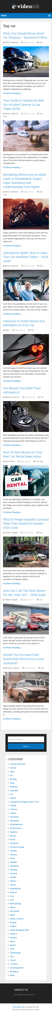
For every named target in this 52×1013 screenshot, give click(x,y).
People (13, 922)
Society (13, 937)
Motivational (15, 903)
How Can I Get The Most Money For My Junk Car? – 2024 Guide (24, 593)
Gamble (13, 862)
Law (5, 116)
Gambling (14, 866)
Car (40, 42)
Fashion (13, 851)
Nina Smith (10, 461)
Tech (12, 949)
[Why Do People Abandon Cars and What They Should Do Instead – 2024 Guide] (26, 552)
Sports (13, 945)
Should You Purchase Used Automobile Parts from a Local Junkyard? (23, 659)
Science (13, 934)
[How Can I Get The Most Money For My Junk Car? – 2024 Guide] (26, 619)
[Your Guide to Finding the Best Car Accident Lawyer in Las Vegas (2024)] (26, 135)
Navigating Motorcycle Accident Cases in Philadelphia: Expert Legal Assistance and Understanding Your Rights (24, 181)
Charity (13, 805)
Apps (12, 771)
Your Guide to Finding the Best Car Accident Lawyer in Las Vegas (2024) (23, 104)
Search (26, 746)
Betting (13, 779)
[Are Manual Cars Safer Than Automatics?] (26, 416)
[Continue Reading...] (12, 93)
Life (12, 900)
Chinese (13, 809)
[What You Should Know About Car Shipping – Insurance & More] (26, 61)
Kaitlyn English (11, 532)
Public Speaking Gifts (19, 930)
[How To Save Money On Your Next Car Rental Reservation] (26, 480)
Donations (14, 817)
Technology (15, 953)
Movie (12, 907)
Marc (7, 330)
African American (17, 764)
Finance (13, 854)
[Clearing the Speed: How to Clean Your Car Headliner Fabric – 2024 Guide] (26, 285)
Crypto (13, 813)
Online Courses (16, 919)
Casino (13, 798)
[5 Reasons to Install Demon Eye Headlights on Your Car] (26, 349)
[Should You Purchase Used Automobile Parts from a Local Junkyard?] (26, 687)
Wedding (14, 971)
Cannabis (14, 790)
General (13, 873)
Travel (13, 960)
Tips (41, 461)
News (12, 915)
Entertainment (16, 824)
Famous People (17, 847)
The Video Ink (18, 1007)
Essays (13, 836)
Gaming (13, 870)
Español (13, 832)
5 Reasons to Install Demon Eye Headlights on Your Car (24, 323)
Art (11, 775)
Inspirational (15, 888)
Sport (12, 941)
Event (12, 839)
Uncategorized (16, 968)
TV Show (14, 964)
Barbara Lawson (12, 397)
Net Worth (14, 911)
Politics (13, 926)
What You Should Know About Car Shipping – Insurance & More (25, 35)
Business (14, 787)
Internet (13, 892)
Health (13, 877)
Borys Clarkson (11, 42)
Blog (12, 783)
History (13, 881)
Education (14, 821)
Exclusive (14, 843)
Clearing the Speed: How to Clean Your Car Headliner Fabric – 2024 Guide (25, 257)
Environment (15, 828)
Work (12, 975)
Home (13, 885)
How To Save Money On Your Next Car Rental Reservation (22, 454)
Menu (4, 15)
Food (12, 858)
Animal (13, 768)
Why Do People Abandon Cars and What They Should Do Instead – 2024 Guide (26, 523)
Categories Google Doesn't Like (24, 802)
